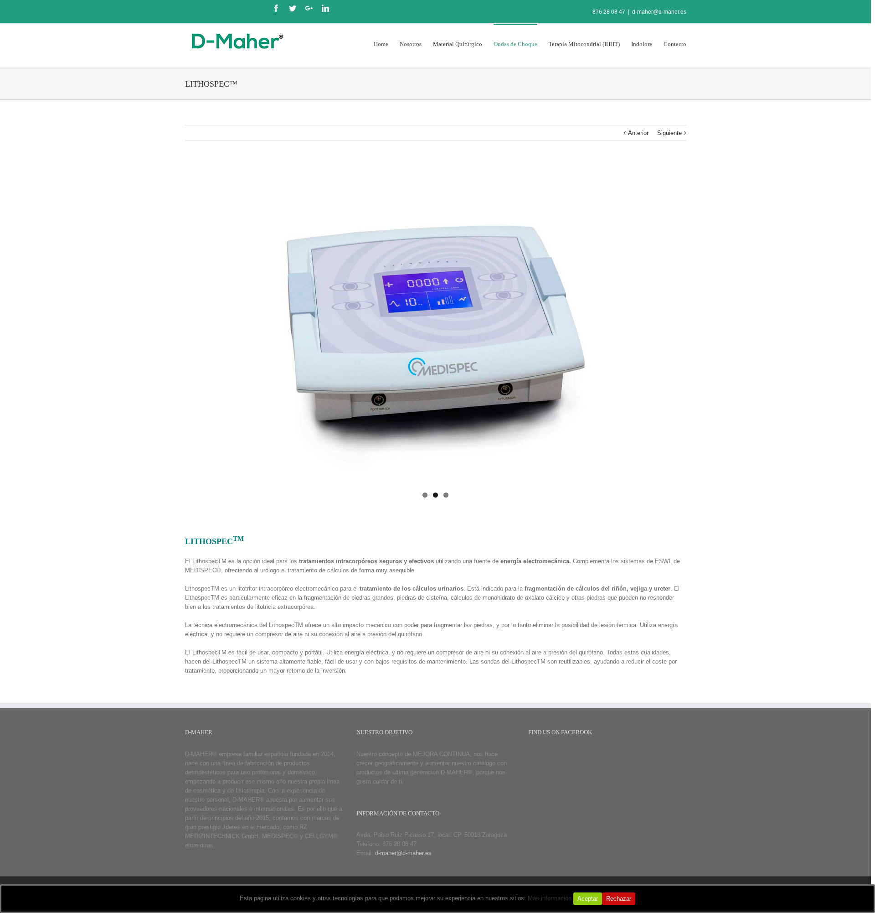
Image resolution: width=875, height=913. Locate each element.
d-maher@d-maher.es (659, 12)
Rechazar (618, 898)
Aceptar (587, 898)
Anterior (638, 133)
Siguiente (669, 133)
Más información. (550, 898)
